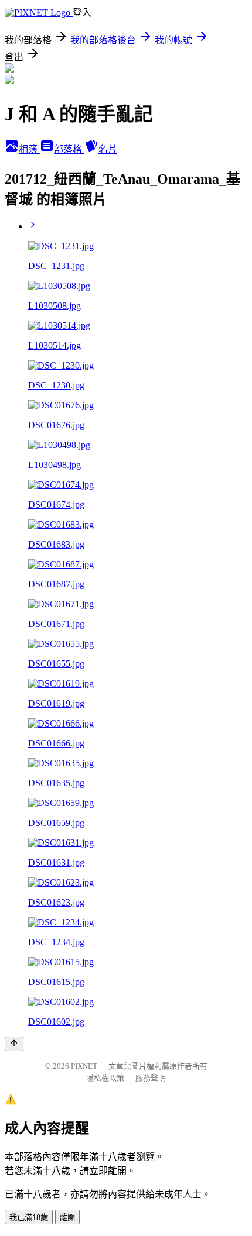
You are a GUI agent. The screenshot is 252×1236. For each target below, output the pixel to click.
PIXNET (84, 1066)
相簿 (29, 149)
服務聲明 (150, 1077)
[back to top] (14, 1044)
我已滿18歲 (28, 1217)
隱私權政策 (105, 1077)
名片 (107, 149)
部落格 (69, 149)
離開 (67, 1217)
